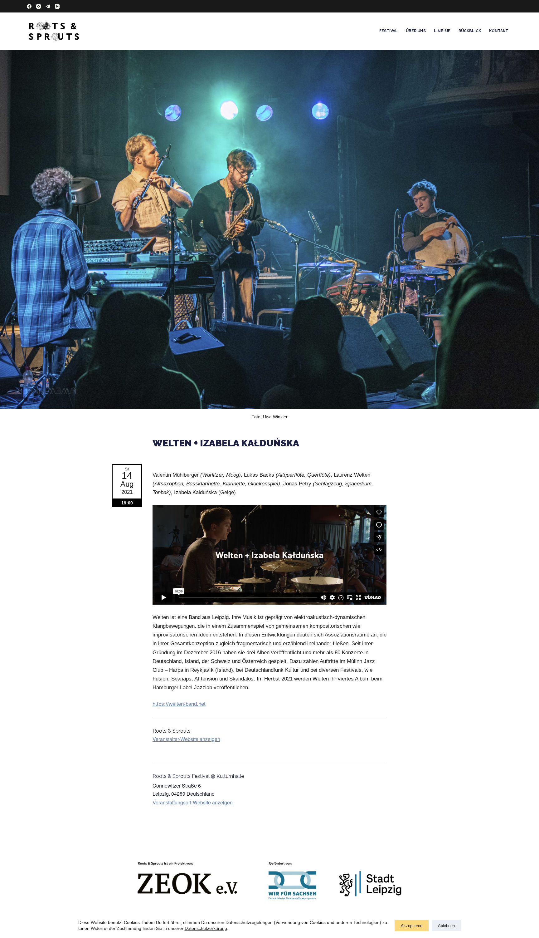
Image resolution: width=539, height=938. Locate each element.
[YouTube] (57, 6)
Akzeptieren (411, 925)
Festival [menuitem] (388, 31)
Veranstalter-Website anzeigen (186, 739)
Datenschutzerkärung (206, 928)
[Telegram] (48, 6)
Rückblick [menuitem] (470, 31)
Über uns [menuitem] (416, 31)
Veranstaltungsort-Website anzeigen (193, 802)
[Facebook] (29, 6)
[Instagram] (38, 6)
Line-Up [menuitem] (442, 31)
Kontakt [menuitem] (498, 31)
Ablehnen (446, 925)
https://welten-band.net (179, 704)
